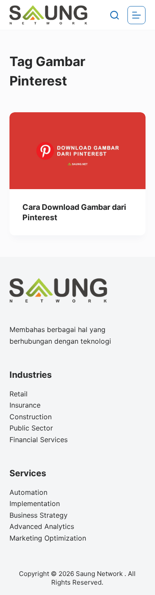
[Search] (114, 15)
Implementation (34, 503)
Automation (28, 492)
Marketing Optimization (47, 538)
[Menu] (136, 15)
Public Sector (31, 428)
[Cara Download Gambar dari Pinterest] (77, 150)
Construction (30, 416)
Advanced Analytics (41, 526)
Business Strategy (38, 515)
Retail (18, 393)
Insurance (24, 405)
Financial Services (38, 439)
